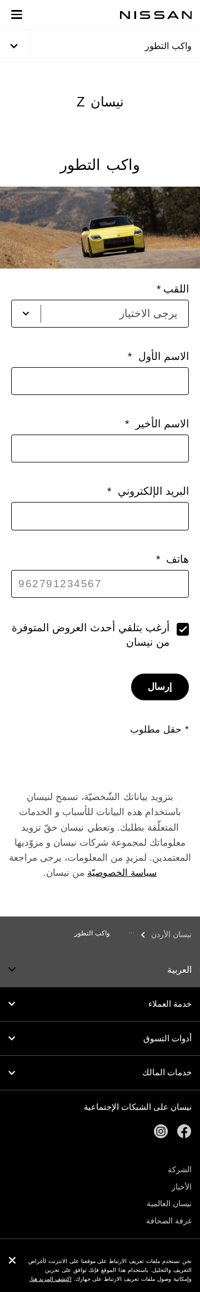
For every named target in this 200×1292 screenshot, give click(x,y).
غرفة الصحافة (169, 1220)
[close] (12, 1261)
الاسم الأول (161, 356)
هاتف (176, 559)
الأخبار (182, 1186)
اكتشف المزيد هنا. (50, 1279)
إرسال (160, 686)
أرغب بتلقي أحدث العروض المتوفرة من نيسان (90, 635)
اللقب (176, 289)
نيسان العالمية (169, 1203)
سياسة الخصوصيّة (122, 872)
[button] (16, 14)
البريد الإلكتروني (151, 491)
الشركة (180, 1169)
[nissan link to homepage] (156, 15)
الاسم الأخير (160, 424)
